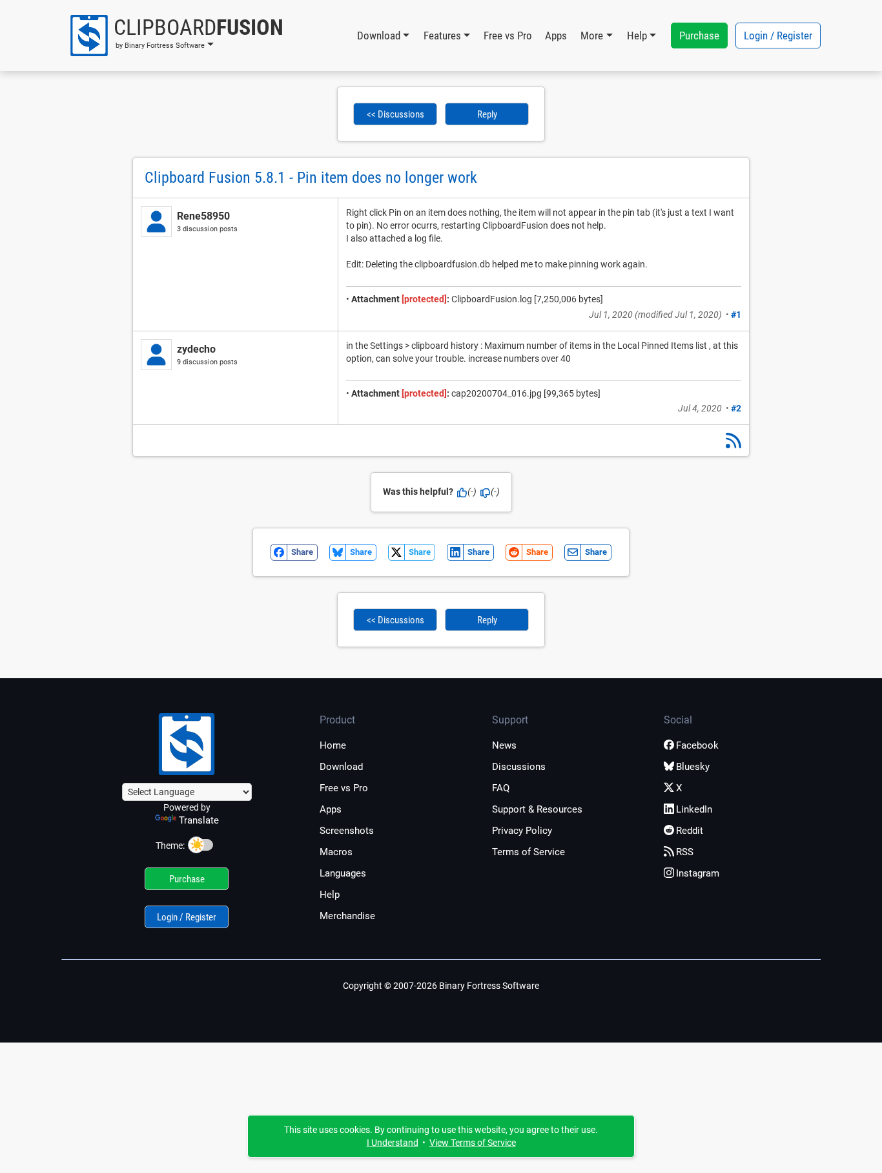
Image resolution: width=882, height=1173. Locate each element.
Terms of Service (528, 852)
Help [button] (637, 35)
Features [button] (442, 35)
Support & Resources (537, 809)
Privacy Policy (522, 830)
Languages (343, 873)
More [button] (591, 35)
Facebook (697, 745)
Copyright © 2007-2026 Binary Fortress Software (441, 986)
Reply (487, 114)
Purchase (699, 35)
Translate (199, 820)
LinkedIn (694, 809)
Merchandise (347, 916)
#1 (736, 314)
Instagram (697, 873)
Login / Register (778, 35)
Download (341, 767)
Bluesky (693, 767)
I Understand (392, 1142)
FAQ (500, 788)
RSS (684, 852)
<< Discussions (395, 114)
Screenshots (347, 830)
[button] (176, 35)
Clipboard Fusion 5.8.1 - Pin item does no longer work (311, 178)
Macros (336, 852)
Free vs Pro (508, 35)
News (504, 745)
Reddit (689, 830)
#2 (736, 408)
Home (333, 745)
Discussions (519, 767)
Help (330, 894)
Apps (556, 35)
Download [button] (378, 35)
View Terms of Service (472, 1142)
